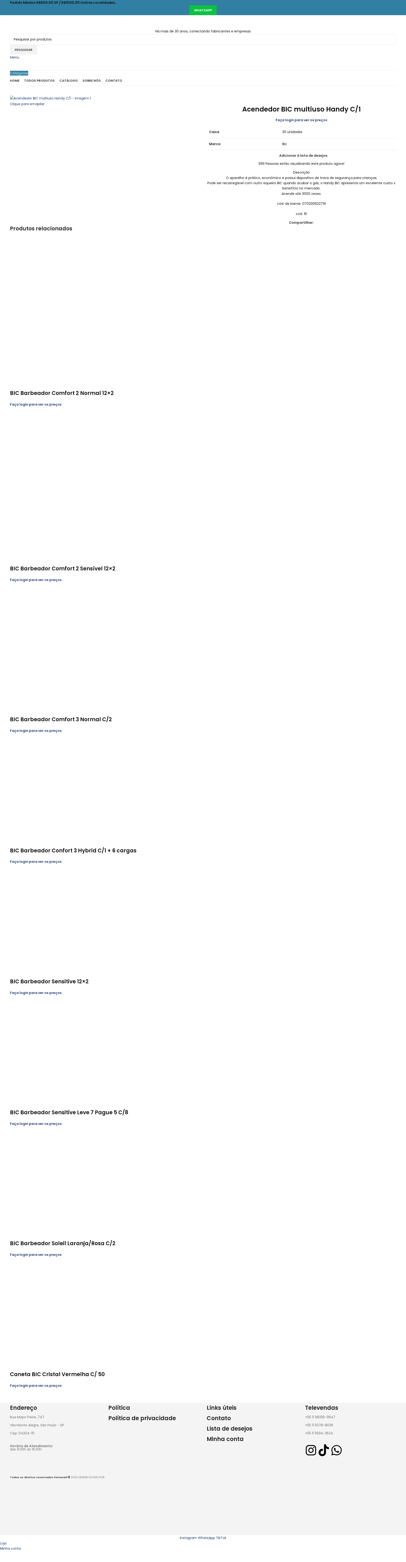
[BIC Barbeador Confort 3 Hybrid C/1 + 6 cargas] (61, 784)
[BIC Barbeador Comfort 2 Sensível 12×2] (61, 480)
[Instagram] (311, 1450)
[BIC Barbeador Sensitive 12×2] (61, 915)
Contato (219, 1418)
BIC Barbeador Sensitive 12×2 (49, 981)
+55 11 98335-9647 (320, 1417)
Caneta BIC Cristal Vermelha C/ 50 (57, 1374)
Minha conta (225, 1439)
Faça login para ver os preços (301, 120)
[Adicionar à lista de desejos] (29, 384)
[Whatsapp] (336, 1450)
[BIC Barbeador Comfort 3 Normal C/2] (61, 643)
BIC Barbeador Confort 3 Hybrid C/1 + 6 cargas (73, 850)
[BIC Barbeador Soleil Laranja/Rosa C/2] (61, 1177)
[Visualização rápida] (16, 384)
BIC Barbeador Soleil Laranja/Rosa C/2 (62, 1243)
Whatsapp (203, 10)
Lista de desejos (229, 1428)
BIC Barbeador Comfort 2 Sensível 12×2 (62, 568)
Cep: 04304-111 (22, 1433)
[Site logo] (40, 21)
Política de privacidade (142, 1418)
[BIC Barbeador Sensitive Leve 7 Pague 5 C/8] (61, 1046)
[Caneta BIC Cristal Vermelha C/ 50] (61, 1308)
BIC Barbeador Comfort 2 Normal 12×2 (62, 393)
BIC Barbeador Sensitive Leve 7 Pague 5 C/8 (69, 1112)
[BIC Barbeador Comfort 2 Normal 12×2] (61, 307)
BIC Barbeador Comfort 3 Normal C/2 (61, 719)
